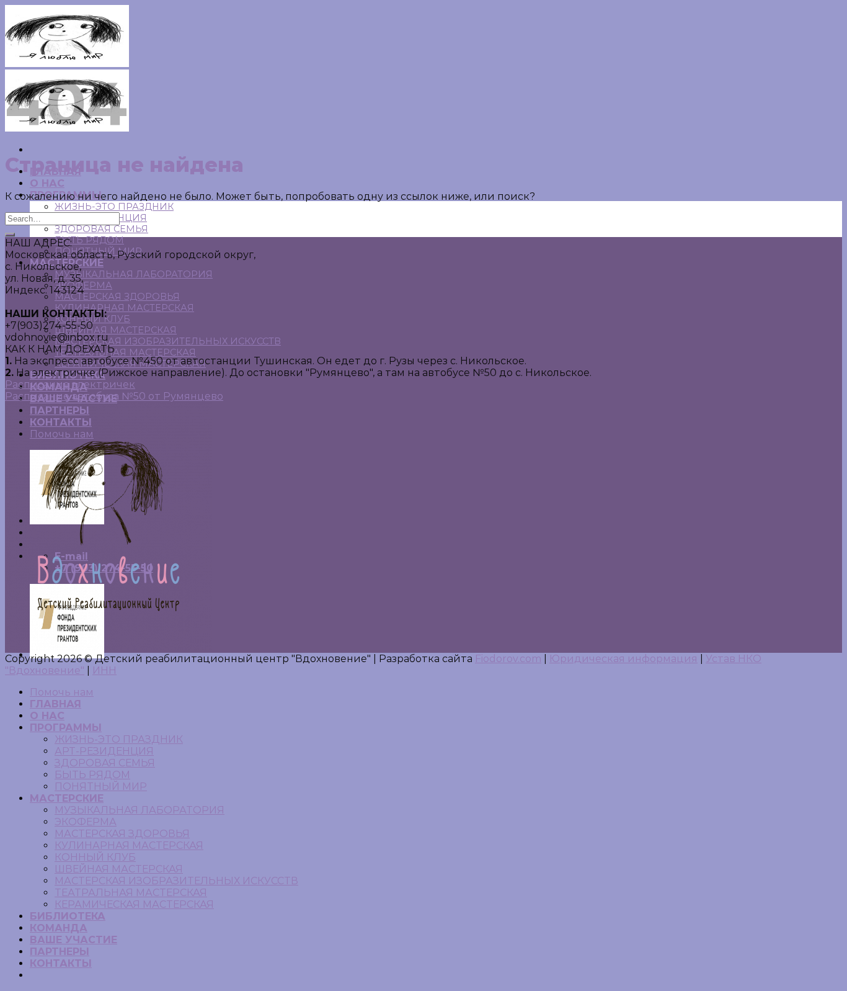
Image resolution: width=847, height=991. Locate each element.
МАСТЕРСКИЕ (67, 798)
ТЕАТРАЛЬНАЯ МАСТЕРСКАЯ (125, 352)
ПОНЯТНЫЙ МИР (101, 786)
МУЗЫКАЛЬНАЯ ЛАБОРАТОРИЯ (134, 274)
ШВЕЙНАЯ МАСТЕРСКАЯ (116, 330)
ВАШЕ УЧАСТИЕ (73, 940)
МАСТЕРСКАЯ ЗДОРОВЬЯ (117, 296)
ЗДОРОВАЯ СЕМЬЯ (101, 229)
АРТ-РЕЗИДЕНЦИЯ (104, 751)
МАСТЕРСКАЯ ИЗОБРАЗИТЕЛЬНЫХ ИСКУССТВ (168, 341)
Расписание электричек (70, 384)
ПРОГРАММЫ (66, 727)
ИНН (104, 670)
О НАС (47, 183)
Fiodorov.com (508, 659)
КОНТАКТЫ (61, 963)
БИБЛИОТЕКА (67, 916)
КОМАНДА (58, 928)
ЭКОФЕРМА (86, 822)
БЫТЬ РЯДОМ (89, 240)
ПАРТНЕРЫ (59, 951)
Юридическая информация (623, 659)
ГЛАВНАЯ (55, 704)
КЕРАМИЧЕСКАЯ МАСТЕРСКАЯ (134, 904)
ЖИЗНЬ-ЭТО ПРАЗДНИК (114, 206)
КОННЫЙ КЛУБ (95, 857)
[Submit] (10, 234)
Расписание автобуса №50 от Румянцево (114, 396)
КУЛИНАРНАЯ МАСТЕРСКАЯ (124, 307)
